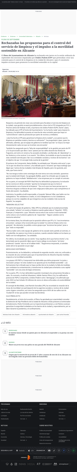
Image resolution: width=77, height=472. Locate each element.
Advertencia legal (44, 434)
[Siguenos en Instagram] (59, 450)
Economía (4, 437)
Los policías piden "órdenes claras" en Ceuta (12, 1)
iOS (32, 451)
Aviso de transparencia (46, 440)
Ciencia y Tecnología (26, 437)
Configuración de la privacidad (64, 440)
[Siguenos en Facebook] (64, 450)
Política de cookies (44, 437)
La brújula (4, 415)
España (3, 430)
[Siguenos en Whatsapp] (74, 450)
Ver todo (22, 419)
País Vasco (62, 415)
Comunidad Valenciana (25, 36)
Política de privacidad (45, 430)
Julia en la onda (5, 412)
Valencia (41, 419)
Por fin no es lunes (25, 415)
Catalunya (42, 412)
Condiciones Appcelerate (66, 430)
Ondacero (4, 36)
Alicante (38, 36)
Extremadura (62, 409)
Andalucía (42, 415)
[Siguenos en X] (69, 450)
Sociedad (3, 440)
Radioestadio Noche (26, 409)
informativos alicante (29, 314)
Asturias (61, 412)
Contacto (61, 434)
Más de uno (4, 409)
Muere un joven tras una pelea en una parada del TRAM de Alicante (34, 345)
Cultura (22, 434)
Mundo (3, 434)
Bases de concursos (45, 443)
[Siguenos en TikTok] (54, 450)
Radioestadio (5, 419)
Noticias (46, 36)
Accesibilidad (62, 437)
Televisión (23, 430)
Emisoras (12, 36)
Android (21, 451)
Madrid (41, 409)
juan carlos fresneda (63, 314)
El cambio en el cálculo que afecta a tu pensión (36, 1)
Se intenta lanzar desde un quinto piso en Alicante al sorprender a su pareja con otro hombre (41, 334)
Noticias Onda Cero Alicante (11, 314)
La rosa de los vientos (26, 412)
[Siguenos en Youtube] (49, 450)
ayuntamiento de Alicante (46, 314)
